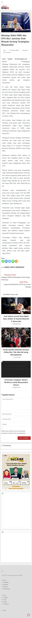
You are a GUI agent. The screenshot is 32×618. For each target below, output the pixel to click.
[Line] (12, 261)
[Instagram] (19, 5)
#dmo (6, 267)
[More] (16, 261)
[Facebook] (16, 5)
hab (4, 50)
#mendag (19, 267)
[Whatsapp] (2, 261)
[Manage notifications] (28, 615)
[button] (2, 2)
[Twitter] (21, 5)
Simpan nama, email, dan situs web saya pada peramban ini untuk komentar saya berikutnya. (13, 432)
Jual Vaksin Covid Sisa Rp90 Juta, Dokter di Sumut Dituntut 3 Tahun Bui (16, 318)
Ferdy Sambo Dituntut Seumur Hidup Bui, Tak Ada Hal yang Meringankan (16, 352)
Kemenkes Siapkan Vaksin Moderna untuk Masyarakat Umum (16, 382)
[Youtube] (24, 5)
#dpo (12, 267)
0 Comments (7, 52)
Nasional (25, 50)
